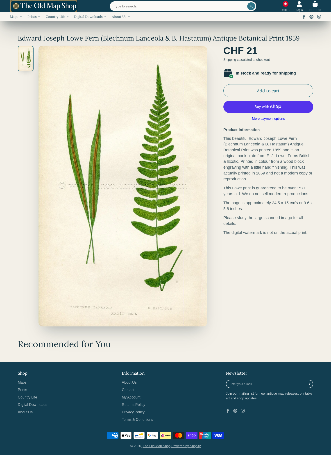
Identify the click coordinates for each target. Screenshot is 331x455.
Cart (315, 6)
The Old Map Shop (156, 446)
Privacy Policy (133, 412)
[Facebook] (304, 17)
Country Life (55, 16)
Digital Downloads (88, 16)
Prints (32, 16)
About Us (119, 16)
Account (299, 6)
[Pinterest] (311, 17)
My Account (131, 397)
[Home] (43, 6)
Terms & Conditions (137, 419)
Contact (128, 390)
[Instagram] (319, 17)
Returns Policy (133, 405)
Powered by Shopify (186, 446)
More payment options (268, 118)
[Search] (251, 6)
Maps (14, 16)
